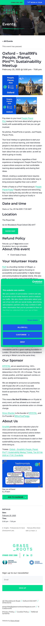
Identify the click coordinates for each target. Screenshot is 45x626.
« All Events (7, 41)
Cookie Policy (23, 612)
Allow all (23, 327)
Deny (22, 342)
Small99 (6, 426)
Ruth (4, 267)
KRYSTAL (6, 366)
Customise (21, 335)
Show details (32, 320)
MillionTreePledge (22, 416)
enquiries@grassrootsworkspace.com (18, 607)
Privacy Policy (8, 612)
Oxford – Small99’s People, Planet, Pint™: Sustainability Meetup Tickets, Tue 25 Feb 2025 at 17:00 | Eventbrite (22, 452)
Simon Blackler (8, 413)
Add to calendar (15, 497)
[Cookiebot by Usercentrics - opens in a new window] (32, 282)
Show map (10, 231)
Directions (6, 603)
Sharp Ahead (14, 621)
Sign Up (22, 588)
